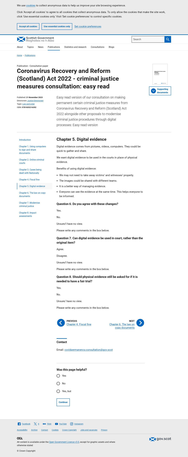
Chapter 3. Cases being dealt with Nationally (30, 171)
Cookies (55, 430)
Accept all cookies (28, 26)
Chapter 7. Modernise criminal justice (29, 204)
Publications (54, 47)
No (64, 383)
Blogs (111, 47)
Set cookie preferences (87, 26)
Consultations (97, 47)
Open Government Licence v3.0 (64, 442)
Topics (30, 47)
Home (19, 55)
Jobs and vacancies (88, 430)
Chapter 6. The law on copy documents (32, 194)
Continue (63, 402)
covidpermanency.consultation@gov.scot (89, 349)
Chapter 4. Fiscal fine (29, 179)
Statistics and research (75, 47)
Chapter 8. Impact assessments (27, 214)
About (20, 47)
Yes (64, 375)
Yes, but (66, 391)
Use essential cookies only (57, 26)
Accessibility (22, 430)
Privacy (104, 430)
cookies (30, 5)
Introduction (25, 140)
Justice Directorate (35, 101)
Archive (34, 430)
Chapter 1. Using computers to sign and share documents (32, 149)
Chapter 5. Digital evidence (32, 186)
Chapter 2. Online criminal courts (31, 161)
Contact (44, 430)
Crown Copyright (69, 430)
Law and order (28, 104)
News (40, 47)
